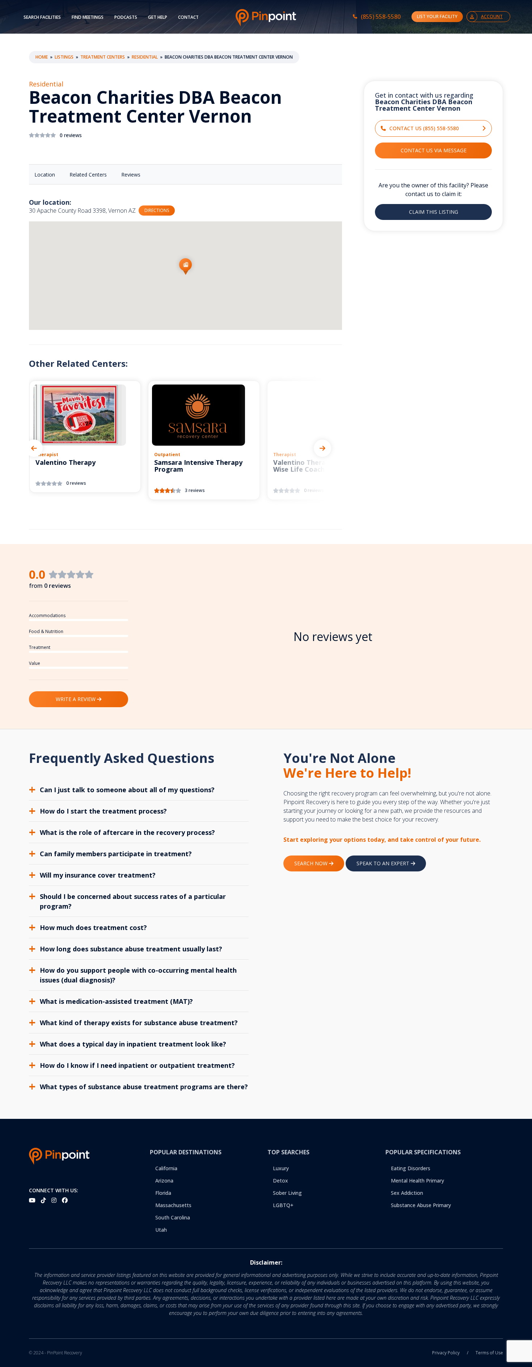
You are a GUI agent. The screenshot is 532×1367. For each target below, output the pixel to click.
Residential (145, 57)
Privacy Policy (446, 1353)
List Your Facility (437, 16)
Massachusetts (173, 1205)
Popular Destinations (185, 1152)
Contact (188, 17)
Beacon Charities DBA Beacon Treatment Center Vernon (155, 107)
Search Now (311, 863)
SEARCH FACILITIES (42, 17)
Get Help (157, 17)
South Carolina (172, 1217)
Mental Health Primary (417, 1180)
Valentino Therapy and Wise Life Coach (310, 466)
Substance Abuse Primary (421, 1205)
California (166, 1168)
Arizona (164, 1180)
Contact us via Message (433, 150)
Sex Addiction (407, 1192)
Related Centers (88, 174)
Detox (280, 1180)
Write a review (76, 699)
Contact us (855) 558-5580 (424, 128)
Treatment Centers (102, 57)
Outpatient (167, 454)
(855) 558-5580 (381, 17)
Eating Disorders (410, 1168)
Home (41, 57)
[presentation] (34, 448)
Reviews (130, 174)
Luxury (281, 1168)
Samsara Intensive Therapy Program (198, 466)
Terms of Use (489, 1353)
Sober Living (287, 1192)
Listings (64, 57)
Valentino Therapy (65, 462)
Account (492, 16)
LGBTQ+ (283, 1205)
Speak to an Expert (383, 863)
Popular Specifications (423, 1152)
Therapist (46, 454)
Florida (163, 1192)
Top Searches (288, 1152)
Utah (161, 1229)
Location (44, 174)
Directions (156, 210)
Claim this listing (433, 211)
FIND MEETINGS (88, 17)
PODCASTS (125, 17)
